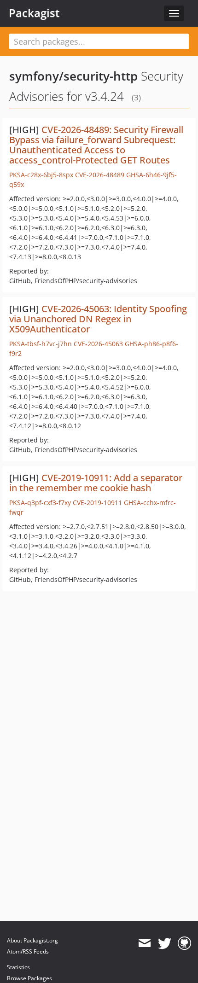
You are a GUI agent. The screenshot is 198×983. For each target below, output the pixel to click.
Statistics (18, 967)
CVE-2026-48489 (99, 174)
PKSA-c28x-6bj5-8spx (41, 174)
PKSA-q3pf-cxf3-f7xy (40, 502)
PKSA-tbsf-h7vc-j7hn (40, 343)
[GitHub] (184, 943)
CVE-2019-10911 (97, 502)
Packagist (34, 13)
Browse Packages (29, 978)
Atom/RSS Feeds (28, 951)
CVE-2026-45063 (98, 343)
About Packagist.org (32, 940)
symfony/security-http (73, 76)
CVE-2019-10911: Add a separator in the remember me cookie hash (95, 482)
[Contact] (144, 943)
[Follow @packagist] (164, 943)
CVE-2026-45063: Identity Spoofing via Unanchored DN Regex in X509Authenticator (98, 318)
